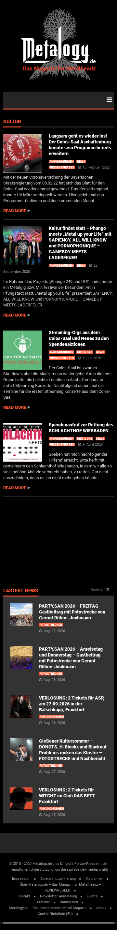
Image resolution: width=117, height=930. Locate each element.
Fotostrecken (51, 625)
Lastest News (20, 591)
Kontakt (24, 896)
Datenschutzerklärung (58, 879)
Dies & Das (85, 352)
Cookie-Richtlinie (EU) (55, 914)
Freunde (43, 902)
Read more (14, 211)
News (81, 161)
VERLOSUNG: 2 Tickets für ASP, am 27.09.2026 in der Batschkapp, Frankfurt (71, 703)
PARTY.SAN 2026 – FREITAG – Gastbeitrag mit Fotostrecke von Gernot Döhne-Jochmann (72, 611)
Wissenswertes (61, 167)
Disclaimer (94, 879)
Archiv (101, 908)
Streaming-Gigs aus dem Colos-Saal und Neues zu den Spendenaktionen (79, 338)
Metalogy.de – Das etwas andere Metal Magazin (47, 908)
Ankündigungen (61, 161)
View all (97, 590)
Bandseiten (69, 902)
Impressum (21, 879)
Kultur (12, 122)
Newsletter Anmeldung (58, 896)
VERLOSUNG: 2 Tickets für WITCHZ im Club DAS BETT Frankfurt (67, 795)
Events (92, 896)
